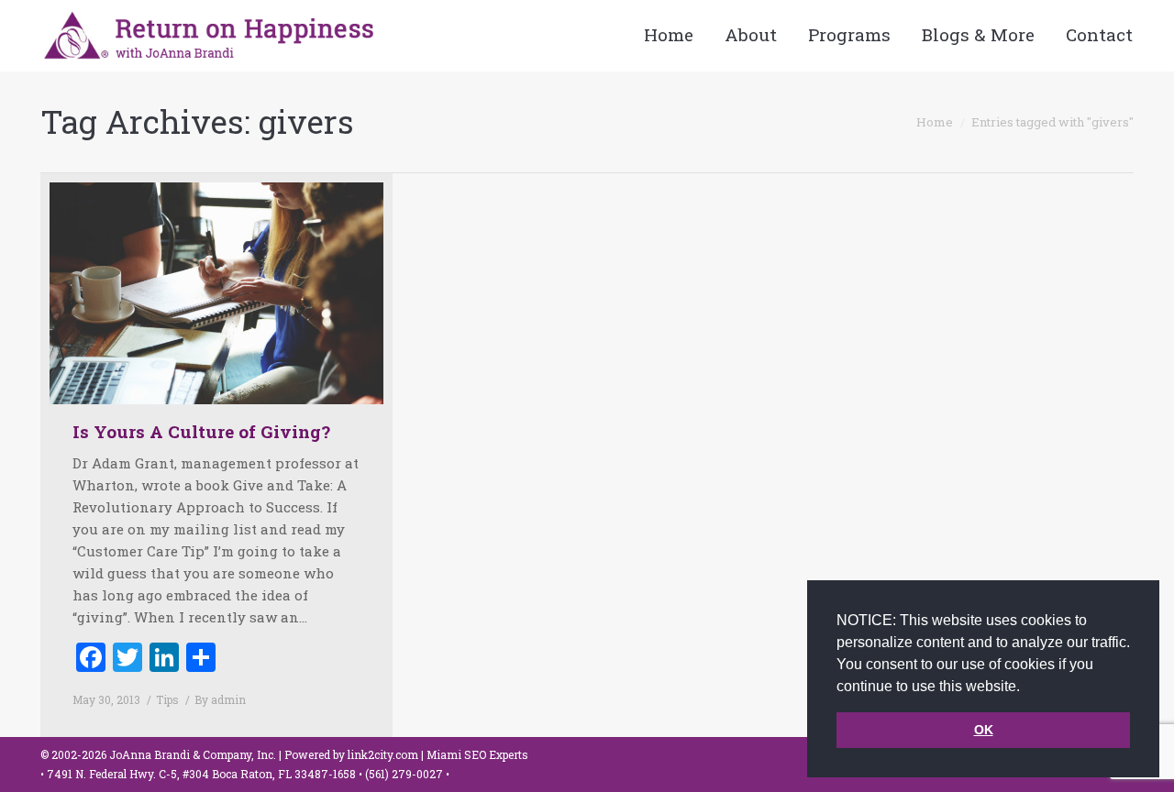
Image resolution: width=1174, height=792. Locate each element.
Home (934, 122)
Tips (167, 699)
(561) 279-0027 (405, 773)
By (220, 699)
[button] (1026, 687)
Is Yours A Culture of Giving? (201, 431)
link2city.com (383, 754)
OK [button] (983, 729)
